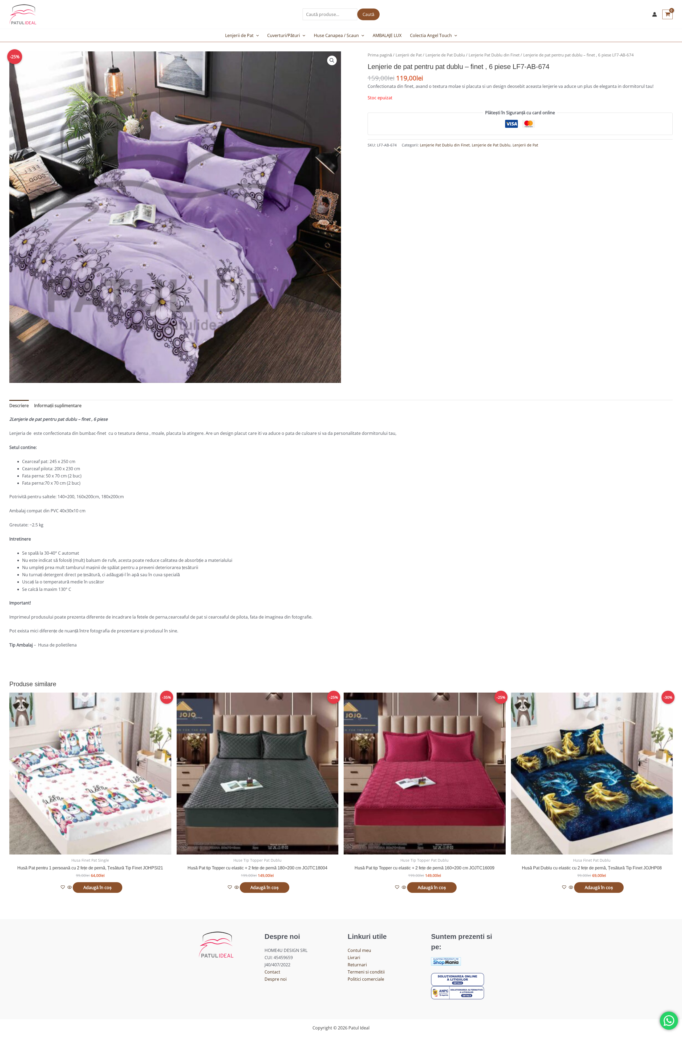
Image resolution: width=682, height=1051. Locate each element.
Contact (272, 972)
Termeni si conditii (366, 972)
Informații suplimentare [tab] (58, 405)
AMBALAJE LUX (387, 35)
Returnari (357, 965)
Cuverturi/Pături (283, 35)
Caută (368, 14)
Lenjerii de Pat (239, 35)
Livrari (354, 957)
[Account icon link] (654, 14)
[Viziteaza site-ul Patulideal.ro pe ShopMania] (446, 961)
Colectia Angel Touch (431, 35)
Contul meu (359, 950)
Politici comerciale (366, 979)
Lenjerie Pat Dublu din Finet (494, 55)
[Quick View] (69, 887)
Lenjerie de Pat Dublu (445, 55)
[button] (256, 35)
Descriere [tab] (19, 405)
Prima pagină (380, 55)
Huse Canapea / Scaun (336, 35)
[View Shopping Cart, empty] (667, 14)
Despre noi (276, 979)
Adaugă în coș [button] (97, 887)
